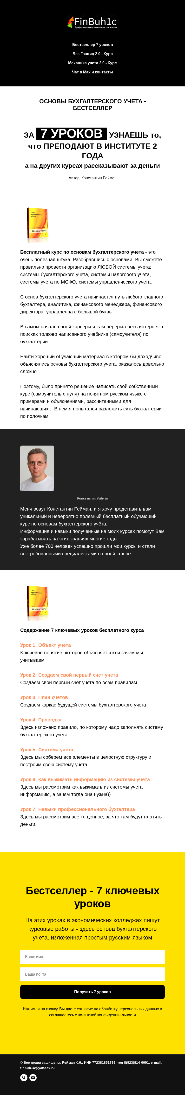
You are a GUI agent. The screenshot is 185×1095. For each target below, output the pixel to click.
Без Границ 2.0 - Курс (93, 54)
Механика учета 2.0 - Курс (92, 63)
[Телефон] (23, 1077)
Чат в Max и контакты (92, 72)
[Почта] (33, 1077)
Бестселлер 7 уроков (92, 45)
